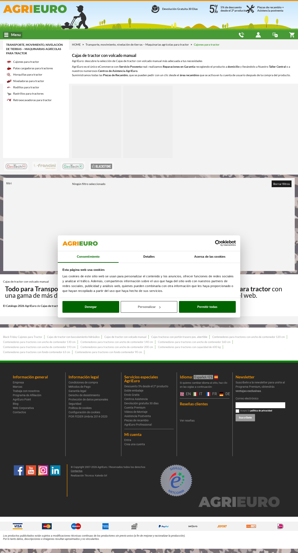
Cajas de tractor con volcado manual (125, 336)
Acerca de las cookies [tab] (209, 256)
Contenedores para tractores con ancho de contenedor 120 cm (248, 336)
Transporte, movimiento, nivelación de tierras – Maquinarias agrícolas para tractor (34, 49)
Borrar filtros (281, 184)
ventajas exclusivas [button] (248, 391)
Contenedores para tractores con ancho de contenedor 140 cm (116, 342)
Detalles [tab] (149, 256)
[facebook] (19, 480)
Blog (15, 403)
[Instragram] (43, 480)
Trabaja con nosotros (26, 391)
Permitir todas (207, 307)
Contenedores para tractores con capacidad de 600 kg (189, 347)
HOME (76, 44)
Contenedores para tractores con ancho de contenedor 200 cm (116, 347)
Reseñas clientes (194, 403)
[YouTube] (31, 480)
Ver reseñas (187, 420)
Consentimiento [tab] (88, 256)
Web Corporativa (23, 408)
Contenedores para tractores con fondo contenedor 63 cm (36, 352)
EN (187, 394)
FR (214, 394)
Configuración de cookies (84, 412)
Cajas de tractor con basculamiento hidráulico (73, 336)
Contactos (19, 412)
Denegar (91, 307)
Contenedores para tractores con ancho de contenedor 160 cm (194, 342)
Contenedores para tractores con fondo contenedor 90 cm (108, 352)
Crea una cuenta (134, 444)
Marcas (17, 386)
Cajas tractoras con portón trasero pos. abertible (179, 336)
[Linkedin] (55, 480)
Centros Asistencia (136, 399)
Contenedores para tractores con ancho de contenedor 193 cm (39, 347)
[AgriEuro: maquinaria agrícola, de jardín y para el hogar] (49, 9)
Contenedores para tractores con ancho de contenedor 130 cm (39, 342)
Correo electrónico (247, 398)
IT (200, 394)
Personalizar (147, 307)
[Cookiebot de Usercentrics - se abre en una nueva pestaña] (218, 243)
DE (227, 394)
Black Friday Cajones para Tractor (22, 336)
